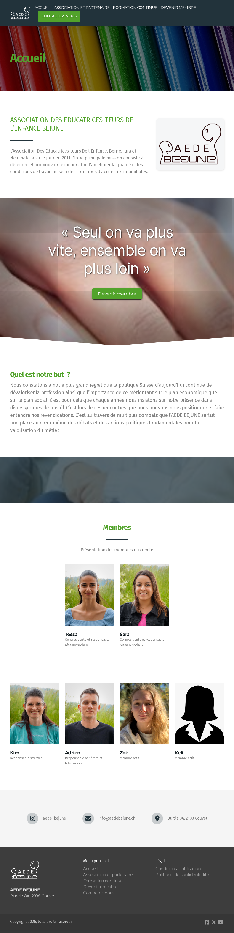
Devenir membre (117, 294)
